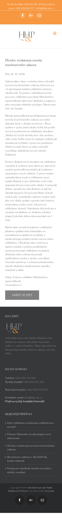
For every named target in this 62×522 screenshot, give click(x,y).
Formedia (49, 491)
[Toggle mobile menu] (55, 33)
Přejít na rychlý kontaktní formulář (24, 401)
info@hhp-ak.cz (45, 8)
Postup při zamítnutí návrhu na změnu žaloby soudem (29, 470)
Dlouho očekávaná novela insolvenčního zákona (31, 447)
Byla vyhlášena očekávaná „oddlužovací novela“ (30, 424)
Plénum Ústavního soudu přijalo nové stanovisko (29, 436)
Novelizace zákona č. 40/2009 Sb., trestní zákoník (27, 459)
